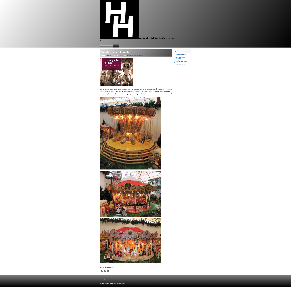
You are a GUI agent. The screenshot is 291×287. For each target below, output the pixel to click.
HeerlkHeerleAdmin (131, 55)
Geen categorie (139, 55)
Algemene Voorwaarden (181, 54)
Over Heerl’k (178, 58)
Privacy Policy (179, 60)
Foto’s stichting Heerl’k (180, 57)
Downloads (178, 56)
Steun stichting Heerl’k (180, 64)
